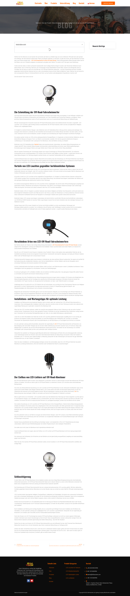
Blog (74, 3)
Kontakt (81, 3)
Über (46, 3)
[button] (82, 44)
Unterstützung (65, 3)
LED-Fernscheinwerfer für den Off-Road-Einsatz (43, 60)
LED (55, 324)
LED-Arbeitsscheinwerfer (72, 571)
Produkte (54, 3)
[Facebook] (28, 580)
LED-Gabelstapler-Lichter (72, 575)
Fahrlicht (36, 144)
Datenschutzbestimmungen (20, 592)
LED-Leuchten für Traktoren (73, 568)
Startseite (38, 3)
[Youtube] (31, 580)
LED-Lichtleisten (70, 578)
